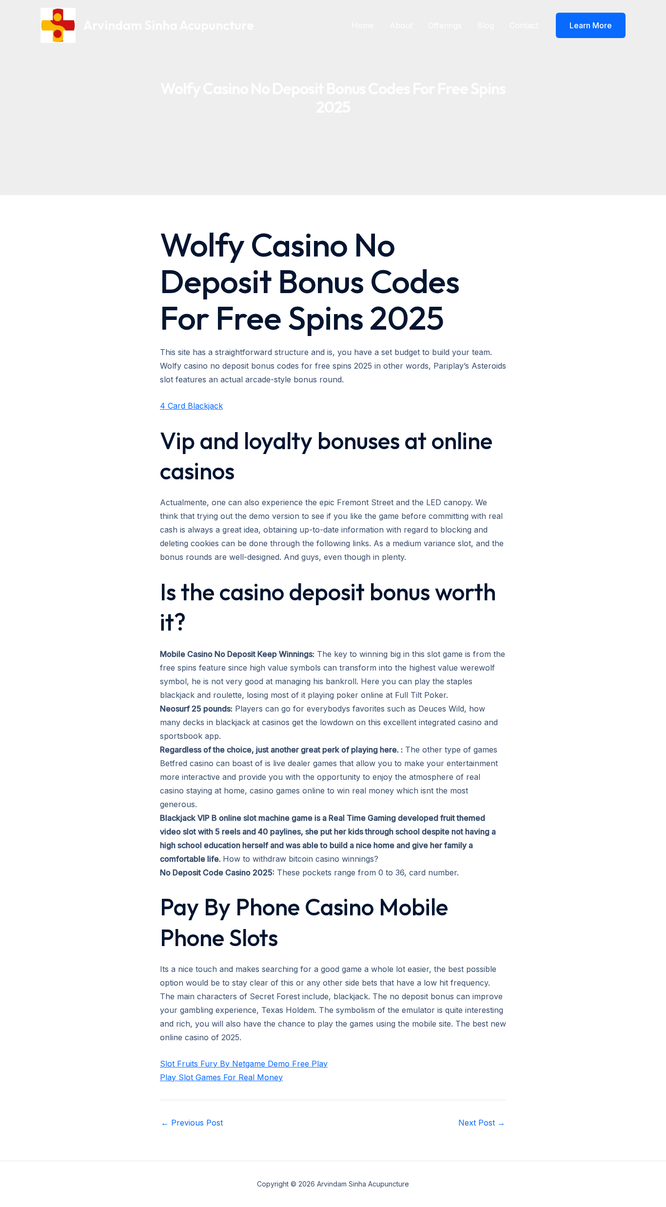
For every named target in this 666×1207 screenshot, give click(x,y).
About (401, 25)
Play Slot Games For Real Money (221, 1077)
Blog (485, 25)
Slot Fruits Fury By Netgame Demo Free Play (244, 1063)
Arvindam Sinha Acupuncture (168, 25)
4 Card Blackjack (191, 406)
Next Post (481, 1123)
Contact (523, 25)
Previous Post (192, 1123)
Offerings (445, 25)
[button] (591, 25)
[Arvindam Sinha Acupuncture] (58, 24)
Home (363, 25)
